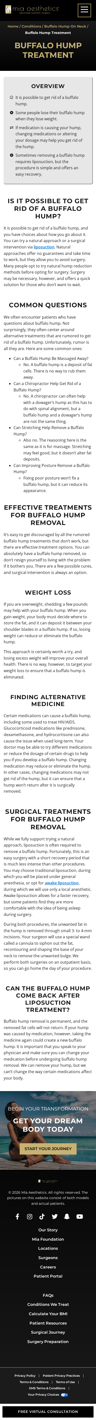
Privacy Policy (25, 1375)
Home (13, 26)
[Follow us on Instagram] (29, 1216)
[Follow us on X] (54, 1216)
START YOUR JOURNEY (48, 1148)
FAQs (48, 1295)
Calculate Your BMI (48, 1314)
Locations (48, 1248)
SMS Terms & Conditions (47, 1388)
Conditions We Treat (48, 1304)
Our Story (48, 1230)
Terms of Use (65, 1382)
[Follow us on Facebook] (17, 1216)
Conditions (31, 26)
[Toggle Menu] (84, 10)
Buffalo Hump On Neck (65, 26)
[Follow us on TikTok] (41, 1216)
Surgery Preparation (48, 1341)
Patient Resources (48, 1323)
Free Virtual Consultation (48, 1411)
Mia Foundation (48, 1239)
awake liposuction (62, 883)
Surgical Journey (48, 1332)
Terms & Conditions (34, 1382)
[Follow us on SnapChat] (66, 1216)
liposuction (44, 247)
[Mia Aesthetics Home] (32, 10)
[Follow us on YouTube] (78, 1216)
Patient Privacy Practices (61, 1375)
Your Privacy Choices (44, 1394)
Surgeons (48, 1257)
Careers (48, 1267)
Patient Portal (48, 1276)
